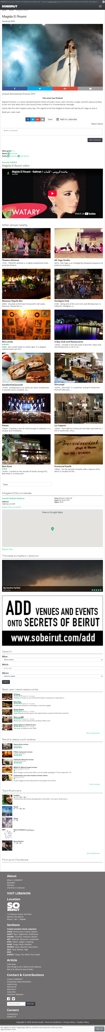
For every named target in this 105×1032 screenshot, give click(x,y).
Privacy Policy (69, 1022)
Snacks (27, 931)
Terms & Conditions (53, 1022)
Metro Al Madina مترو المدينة (24, 830)
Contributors (12, 1014)
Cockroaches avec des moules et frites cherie (31, 775)
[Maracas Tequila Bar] (26, 298)
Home (4, 10)
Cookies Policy (83, 1022)
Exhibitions (33, 934)
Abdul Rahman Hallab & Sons (25, 725)
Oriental (13, 153)
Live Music (24, 156)
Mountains (33, 947)
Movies (34, 937)
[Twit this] (39, 88)
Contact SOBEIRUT (15, 979)
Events (11, 10)
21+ (13, 151)
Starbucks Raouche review (24, 759)
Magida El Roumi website (11, 507)
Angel (16, 818)
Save (50, 119)
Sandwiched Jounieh (12, 384)
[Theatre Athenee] (26, 257)
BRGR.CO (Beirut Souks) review (25, 767)
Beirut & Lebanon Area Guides (20, 969)
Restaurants (18, 931)
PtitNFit (17, 795)
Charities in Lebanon (16, 888)
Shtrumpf (59, 384)
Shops (15, 944)
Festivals (13, 156)
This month (35, 954)
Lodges (22, 942)
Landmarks (34, 939)
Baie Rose (7, 466)
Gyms (17, 947)
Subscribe (11, 992)
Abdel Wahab (19, 709)
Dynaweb (11, 882)
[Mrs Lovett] (26, 339)
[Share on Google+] (65, 88)
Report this (7, 549)
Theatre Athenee (10, 260)
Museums (24, 939)
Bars (16, 934)
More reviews (95, 784)
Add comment (95, 140)
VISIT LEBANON (19, 893)
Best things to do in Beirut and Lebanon (24, 967)
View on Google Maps (52, 512)
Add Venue (11, 987)
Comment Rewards (15, 994)
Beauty (20, 949)
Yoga (26, 949)
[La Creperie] (78, 423)
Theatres (18, 937)
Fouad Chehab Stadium (13, 498)
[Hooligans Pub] (78, 298)
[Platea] (26, 423)
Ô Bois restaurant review (23, 752)
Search (5, 682)
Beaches (24, 947)
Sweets (34, 931)
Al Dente (17, 694)
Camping (29, 942)
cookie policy (52, 2)
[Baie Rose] (26, 464)
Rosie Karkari (19, 841)
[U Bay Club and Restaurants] (78, 339)
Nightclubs (23, 934)
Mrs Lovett (7, 341)
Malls (21, 944)
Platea (5, 425)
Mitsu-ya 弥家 (19, 717)
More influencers (93, 853)
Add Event (11, 989)
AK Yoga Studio (62, 260)
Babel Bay (17, 702)
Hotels (15, 942)
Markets (28, 944)
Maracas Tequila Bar (12, 300)
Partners (10, 885)
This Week (25, 954)
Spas (14, 949)
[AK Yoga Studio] (78, 257)
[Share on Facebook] (14, 88)
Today (17, 954)
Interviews (11, 964)
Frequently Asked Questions (19, 981)
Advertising (12, 984)
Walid (16, 807)
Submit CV (11, 1016)
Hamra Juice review (21, 744)
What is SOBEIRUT (15, 880)
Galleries (15, 939)
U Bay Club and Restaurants (68, 341)
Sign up (99, 1029)
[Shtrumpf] (78, 382)
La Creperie (60, 425)
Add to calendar (68, 119)
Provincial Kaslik (62, 466)
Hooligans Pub (61, 300)
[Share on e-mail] (90, 88)
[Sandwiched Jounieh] (26, 382)
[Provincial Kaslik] (78, 464)
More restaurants (93, 733)
